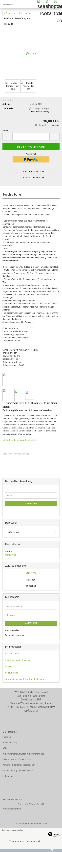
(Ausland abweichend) (39, 112)
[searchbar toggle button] (41, 4)
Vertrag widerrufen (31, 804)
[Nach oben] (53, 847)
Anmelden (31, 503)
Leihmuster (7, 776)
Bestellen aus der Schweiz (17, 660)
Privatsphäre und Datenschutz (16, 759)
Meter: (5, 130)
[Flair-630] (31, 53)
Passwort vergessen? (15, 635)
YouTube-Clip (11, 673)
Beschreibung (11, 194)
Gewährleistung (9, 742)
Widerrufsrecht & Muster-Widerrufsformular (23, 754)
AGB (4, 748)
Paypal (8, 666)
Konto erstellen (12, 630)
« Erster (7, 13)
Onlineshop (20, 823)
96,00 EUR (31, 586)
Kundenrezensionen (15, 454)
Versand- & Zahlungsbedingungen (18, 765)
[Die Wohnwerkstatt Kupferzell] (6, 4)
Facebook (7, 737)
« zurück (18, 13)
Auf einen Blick (12, 653)
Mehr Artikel (10, 555)
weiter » (29, 13)
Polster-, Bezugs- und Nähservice (18, 770)
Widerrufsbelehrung (11, 808)
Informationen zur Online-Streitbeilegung (24, 679)
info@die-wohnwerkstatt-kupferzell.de (19, 440)
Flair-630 (31, 579)
